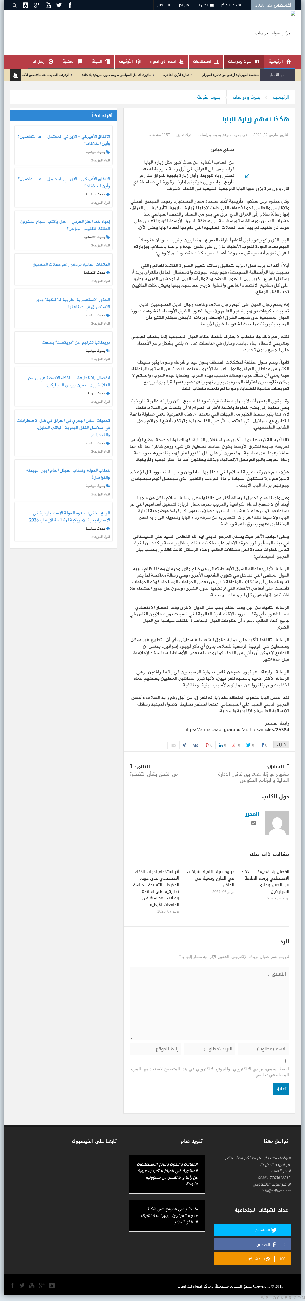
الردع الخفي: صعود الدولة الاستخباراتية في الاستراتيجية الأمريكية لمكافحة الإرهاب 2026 (69, 517)
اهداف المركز (231, 5)
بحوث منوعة (208, 97)
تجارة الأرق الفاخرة (201, 75)
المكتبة (69, 61)
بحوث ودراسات (240, 61)
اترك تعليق (184, 135)
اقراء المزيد (102, 160)
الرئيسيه (281, 97)
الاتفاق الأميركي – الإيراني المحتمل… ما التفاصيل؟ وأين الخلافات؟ (64, 140)
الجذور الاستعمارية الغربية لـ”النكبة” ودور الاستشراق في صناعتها (73, 304)
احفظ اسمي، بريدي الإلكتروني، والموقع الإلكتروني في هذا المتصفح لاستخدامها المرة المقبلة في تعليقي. (210, 1071)
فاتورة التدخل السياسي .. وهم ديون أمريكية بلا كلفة (141, 75)
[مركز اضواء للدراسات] (275, 32)
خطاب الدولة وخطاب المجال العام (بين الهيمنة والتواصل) (68, 474)
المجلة (97, 61)
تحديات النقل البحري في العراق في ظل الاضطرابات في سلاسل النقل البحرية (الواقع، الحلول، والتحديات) (63, 428)
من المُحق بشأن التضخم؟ (154, 771)
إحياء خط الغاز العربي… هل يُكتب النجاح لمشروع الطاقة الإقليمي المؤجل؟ (65, 225)
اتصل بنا (202, 5)
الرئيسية (276, 61)
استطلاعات (202, 61)
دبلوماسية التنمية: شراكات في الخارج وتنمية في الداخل (210, 878)
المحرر (252, 814)
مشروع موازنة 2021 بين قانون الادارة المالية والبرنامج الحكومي (253, 774)
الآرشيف (126, 61)
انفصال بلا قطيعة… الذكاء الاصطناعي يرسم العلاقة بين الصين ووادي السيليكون (265, 882)
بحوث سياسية (95, 152)
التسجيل (163, 5)
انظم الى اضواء (163, 61)
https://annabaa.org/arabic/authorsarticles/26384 (236, 730)
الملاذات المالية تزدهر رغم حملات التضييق (71, 264)
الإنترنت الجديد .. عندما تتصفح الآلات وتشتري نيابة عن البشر (54, 75)
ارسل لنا (39, 61)
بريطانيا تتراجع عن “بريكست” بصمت (76, 342)
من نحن (183, 5)
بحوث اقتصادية (94, 237)
